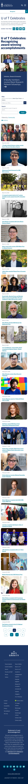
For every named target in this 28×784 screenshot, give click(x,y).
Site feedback (7, 711)
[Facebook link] (17, 28)
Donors (6, 674)
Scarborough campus (18, 714)
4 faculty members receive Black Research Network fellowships (13, 82)
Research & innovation (17, 685)
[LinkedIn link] (20, 28)
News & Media (18, 664)
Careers (5, 703)
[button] (22, 5)
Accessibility (6, 705)
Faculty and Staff (8, 671)
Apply (22, 112)
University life (18, 689)
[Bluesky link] (24, 766)
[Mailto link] (23, 28)
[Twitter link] (14, 28)
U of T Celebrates (13, 18)
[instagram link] (11, 766)
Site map (6, 713)
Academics (17, 671)
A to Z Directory (18, 696)
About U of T (18, 666)
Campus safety (18, 720)
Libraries (17, 691)
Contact (5, 700)
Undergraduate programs (18, 675)
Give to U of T (18, 669)
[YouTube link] (14, 766)
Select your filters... (7, 103)
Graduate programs (17, 680)
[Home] (7, 5)
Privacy (5, 708)
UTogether (17, 694)
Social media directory (14, 773)
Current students (8, 666)
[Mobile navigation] (25, 5)
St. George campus (17, 704)
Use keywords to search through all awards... (9, 108)
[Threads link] (14, 769)
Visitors (6, 677)
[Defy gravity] (14, 652)
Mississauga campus (17, 709)
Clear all (5, 120)
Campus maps (18, 717)
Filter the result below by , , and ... (13, 99)
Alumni (6, 669)
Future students (8, 664)
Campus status (20, 700)
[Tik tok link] (20, 766)
